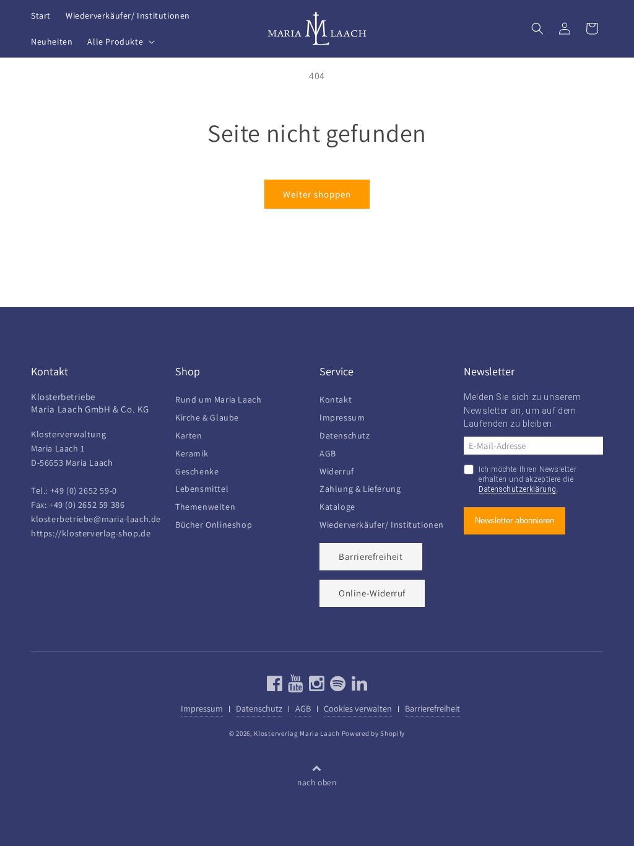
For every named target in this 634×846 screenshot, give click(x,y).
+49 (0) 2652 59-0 (83, 490)
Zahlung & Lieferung (360, 487)
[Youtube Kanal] (294, 686)
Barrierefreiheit (371, 556)
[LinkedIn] (358, 686)
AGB (327, 451)
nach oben (316, 782)
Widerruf (336, 469)
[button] (120, 41)
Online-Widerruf (372, 593)
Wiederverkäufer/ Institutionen (381, 523)
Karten (188, 433)
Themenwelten (205, 505)
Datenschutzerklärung (518, 489)
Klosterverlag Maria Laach (297, 733)
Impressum (342, 415)
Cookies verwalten (358, 708)
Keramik (191, 451)
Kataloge (337, 505)
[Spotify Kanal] (336, 686)
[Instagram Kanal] (315, 686)
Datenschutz (344, 433)
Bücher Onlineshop (213, 523)
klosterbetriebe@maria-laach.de (96, 519)
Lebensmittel (201, 487)
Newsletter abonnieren (514, 520)
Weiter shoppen (317, 194)
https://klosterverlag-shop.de (90, 533)
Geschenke (197, 469)
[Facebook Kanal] (275, 686)
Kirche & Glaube (207, 415)
